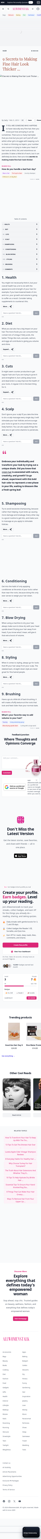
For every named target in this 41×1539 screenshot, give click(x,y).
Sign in (12, 959)
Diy (23, 1374)
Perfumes (25, 1423)
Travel (24, 1441)
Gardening (26, 1387)
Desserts (25, 1370)
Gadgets (6, 1387)
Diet (24, 15)
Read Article (21, 1115)
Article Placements (9, 1472)
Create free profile (20, 945)
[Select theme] (33, 9)
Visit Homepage (21, 1319)
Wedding (25, 1445)
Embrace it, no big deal (10, 177)
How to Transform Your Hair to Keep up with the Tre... (20, 1139)
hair (5, 51)
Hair (23, 1392)
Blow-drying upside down (10, 726)
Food (4, 1383)
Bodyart (25, 1361)
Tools (24, 1450)
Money (24, 1410)
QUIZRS (37, 179)
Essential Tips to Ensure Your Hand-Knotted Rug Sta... (20, 1186)
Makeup (6, 1410)
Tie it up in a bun (17, 173)
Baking (18, 15)
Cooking (6, 1370)
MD (23, 120)
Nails (4, 1419)
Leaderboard (8, 998)
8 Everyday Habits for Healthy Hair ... (20, 1159)
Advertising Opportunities (12, 1476)
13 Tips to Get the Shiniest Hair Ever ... (20, 1146)
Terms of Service (9, 1490)
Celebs (24, 1365)
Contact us (6, 1463)
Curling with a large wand (28, 726)
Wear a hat (6, 173)
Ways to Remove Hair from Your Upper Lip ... (20, 1200)
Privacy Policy (7, 1485)
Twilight (6, 1445)
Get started (31, 998)
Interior (5, 1401)
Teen (4, 1441)
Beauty (5, 1361)
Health (5, 1396)
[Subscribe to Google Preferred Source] (15, 787)
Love (24, 1405)
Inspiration (26, 1396)
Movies (5, 1414)
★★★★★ (34, 51)
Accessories (7, 1352)
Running (6, 1427)
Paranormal (26, 1419)
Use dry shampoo (29, 173)
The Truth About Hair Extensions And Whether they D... (20, 1171)
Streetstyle (6, 1436)
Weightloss (7, 1450)
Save (30, 120)
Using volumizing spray (17, 722)
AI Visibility (7, 1467)
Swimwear (31, 15)
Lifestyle (6, 1405)
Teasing (5, 722)
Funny (24, 1383)
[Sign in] (38, 9)
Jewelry (25, 1401)
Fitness (24, 1379)
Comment (7, 773)
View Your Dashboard (22, 951)
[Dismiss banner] (36, 780)
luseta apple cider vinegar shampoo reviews (20, 1153)
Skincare (11, 15)
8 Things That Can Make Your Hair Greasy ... (21, 1193)
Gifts (4, 1392)
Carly (6, 120)
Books (5, 1365)
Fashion (5, 1379)
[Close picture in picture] (24, 1529)
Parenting (6, 1423)
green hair (7, 471)
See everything (8, 1056)
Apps (24, 1352)
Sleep (24, 1432)
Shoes (24, 1427)
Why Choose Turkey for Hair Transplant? (20, 1164)
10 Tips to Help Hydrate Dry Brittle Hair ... (20, 1178)
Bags (4, 15)
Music (24, 1414)
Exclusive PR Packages (11, 1481)
